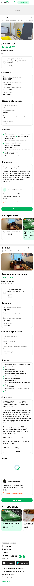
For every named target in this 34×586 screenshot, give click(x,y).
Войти (10, 65)
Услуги (5, 552)
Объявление (24, 2)
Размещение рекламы (9, 577)
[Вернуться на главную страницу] (2, 20)
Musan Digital (6, 581)
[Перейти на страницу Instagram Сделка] (20, 557)
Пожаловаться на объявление (14, 202)
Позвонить (17, 209)
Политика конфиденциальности (13, 571)
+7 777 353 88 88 (9, 556)
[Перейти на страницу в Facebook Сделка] (23, 557)
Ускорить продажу (8, 574)
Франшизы (6, 546)
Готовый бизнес (9, 543)
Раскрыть (17, 451)
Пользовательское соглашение (13, 568)
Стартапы (6, 549)
